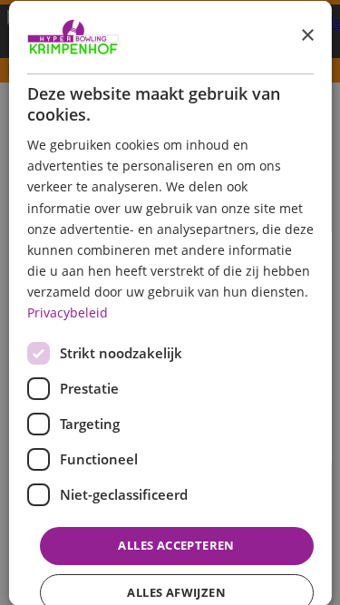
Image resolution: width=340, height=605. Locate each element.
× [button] (307, 36)
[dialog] (169, 302)
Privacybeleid (66, 312)
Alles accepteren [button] (176, 545)
